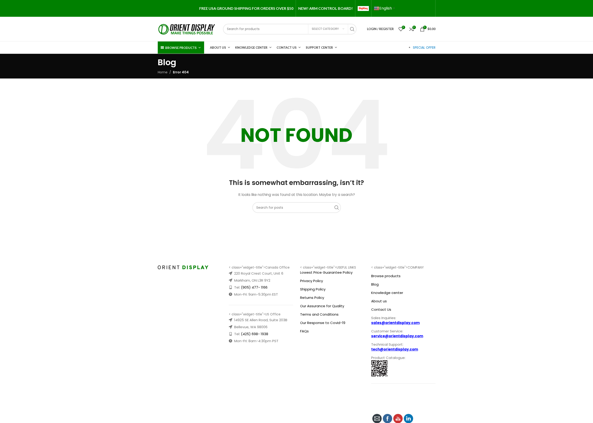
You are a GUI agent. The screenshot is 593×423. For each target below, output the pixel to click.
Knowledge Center (251, 47)
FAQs (304, 331)
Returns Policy (312, 297)
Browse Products (181, 48)
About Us (218, 47)
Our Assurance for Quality (322, 306)
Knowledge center (387, 292)
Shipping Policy (313, 289)
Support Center (319, 47)
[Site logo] (187, 28)
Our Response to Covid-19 (322, 322)
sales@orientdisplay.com (395, 322)
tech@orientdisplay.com (394, 349)
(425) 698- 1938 (254, 333)
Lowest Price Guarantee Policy (326, 272)
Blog (375, 284)
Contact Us (287, 47)
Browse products (386, 275)
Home (163, 72)
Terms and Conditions (319, 314)
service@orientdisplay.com (397, 336)
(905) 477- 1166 (254, 287)
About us (379, 301)
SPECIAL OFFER (424, 47)
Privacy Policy (311, 280)
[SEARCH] (353, 29)
